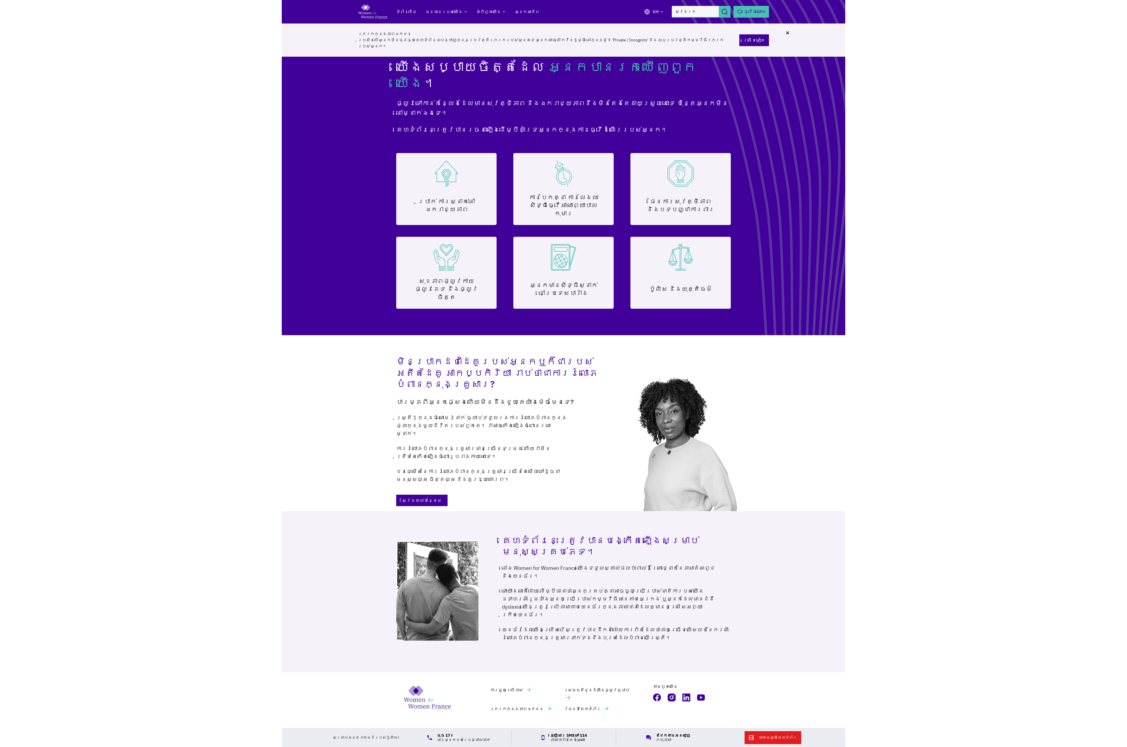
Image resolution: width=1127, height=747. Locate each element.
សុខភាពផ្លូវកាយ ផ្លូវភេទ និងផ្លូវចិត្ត (446, 289)
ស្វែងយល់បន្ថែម (422, 500)
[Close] (787, 33)
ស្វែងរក (724, 12)
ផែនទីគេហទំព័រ (585, 708)
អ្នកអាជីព (527, 11)
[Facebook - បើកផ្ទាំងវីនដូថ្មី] (657, 697)
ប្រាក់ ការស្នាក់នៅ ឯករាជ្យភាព (446, 205)
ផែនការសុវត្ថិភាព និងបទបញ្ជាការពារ (681, 205)
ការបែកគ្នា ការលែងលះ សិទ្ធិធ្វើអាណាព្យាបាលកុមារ (563, 205)
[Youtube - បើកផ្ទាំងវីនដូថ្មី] (701, 697)
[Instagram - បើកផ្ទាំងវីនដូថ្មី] (672, 697)
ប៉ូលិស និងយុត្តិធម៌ (680, 289)
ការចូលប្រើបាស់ (507, 690)
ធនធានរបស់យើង (444, 11)
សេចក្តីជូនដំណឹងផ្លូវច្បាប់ (599, 690)
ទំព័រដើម (406, 11)
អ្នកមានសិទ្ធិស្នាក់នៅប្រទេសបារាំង (564, 289)
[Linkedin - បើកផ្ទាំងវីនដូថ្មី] (686, 697)
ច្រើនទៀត (754, 40)
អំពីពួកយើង (488, 11)
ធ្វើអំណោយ (755, 11)
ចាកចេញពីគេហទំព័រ (778, 737)
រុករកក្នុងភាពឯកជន (517, 708)
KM (656, 11)
